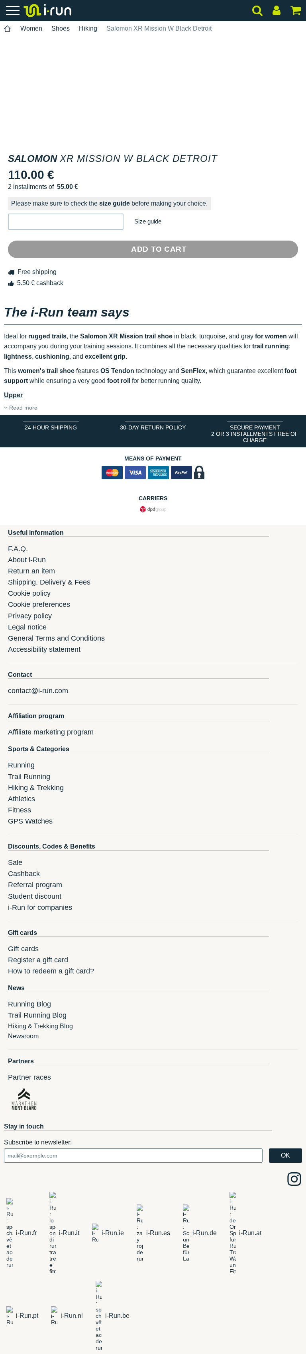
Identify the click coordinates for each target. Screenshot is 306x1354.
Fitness (19, 810)
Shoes (60, 28)
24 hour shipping (51, 427)
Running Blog (29, 1004)
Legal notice (27, 627)
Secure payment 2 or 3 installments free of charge (254, 433)
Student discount (34, 896)
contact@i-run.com (38, 691)
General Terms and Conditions (56, 638)
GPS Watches (30, 821)
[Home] (7, 29)
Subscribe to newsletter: (38, 1142)
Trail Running (29, 777)
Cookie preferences (39, 604)
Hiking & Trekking (36, 788)
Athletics (21, 799)
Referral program (35, 885)
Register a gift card (38, 960)
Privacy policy (30, 616)
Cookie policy (29, 593)
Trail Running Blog (37, 1015)
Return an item (31, 571)
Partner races (29, 1077)
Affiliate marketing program (51, 732)
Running (21, 765)
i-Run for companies (40, 907)
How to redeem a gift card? (51, 971)
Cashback (24, 874)
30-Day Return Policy (153, 427)
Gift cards (23, 949)
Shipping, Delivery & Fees (49, 582)
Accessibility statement (44, 649)
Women (31, 28)
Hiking (88, 28)
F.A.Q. (18, 549)
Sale (15, 862)
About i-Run (27, 560)
